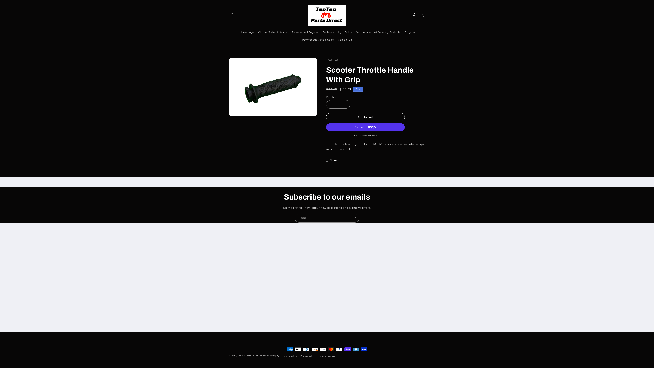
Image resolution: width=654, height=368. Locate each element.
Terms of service (327, 356)
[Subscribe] (355, 218)
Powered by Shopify (269, 356)
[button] (233, 15)
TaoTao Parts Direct (247, 356)
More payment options (365, 136)
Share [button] (333, 160)
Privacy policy (307, 356)
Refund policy (290, 356)
